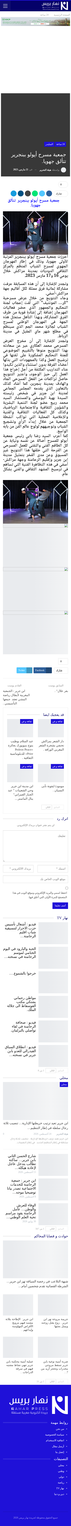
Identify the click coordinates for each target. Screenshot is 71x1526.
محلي (64, 1084)
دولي (61, 1476)
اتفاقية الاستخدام (55, 1440)
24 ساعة (60, 144)
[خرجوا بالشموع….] (53, 981)
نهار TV (60, 1488)
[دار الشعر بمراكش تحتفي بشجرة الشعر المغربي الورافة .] (51, 728)
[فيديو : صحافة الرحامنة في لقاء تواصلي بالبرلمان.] (53, 1030)
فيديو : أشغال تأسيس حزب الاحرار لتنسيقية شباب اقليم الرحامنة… (20, 930)
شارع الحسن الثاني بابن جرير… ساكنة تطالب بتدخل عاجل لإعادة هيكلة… (22, 1162)
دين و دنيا (59, 1494)
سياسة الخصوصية (54, 1434)
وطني (61, 1471)
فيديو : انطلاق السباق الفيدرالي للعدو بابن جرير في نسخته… (20, 1051)
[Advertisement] (35, 55)
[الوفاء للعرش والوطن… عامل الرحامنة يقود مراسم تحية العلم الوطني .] (53, 1213)
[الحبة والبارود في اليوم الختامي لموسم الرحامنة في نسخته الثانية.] (53, 957)
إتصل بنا (59, 1452)
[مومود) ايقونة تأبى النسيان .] (51, 773)
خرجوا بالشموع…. (22, 973)
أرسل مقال (58, 1446)
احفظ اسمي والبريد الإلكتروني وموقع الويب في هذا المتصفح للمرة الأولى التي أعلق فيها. (40, 895)
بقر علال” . (61, 691)
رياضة (61, 1482)
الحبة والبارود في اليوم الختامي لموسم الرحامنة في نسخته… (19, 953)
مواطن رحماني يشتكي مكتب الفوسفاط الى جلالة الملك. (21, 1004)
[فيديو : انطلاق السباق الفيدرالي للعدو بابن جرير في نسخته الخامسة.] (53, 1055)
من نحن (60, 1428)
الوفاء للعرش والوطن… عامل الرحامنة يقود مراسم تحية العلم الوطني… (21, 1211)
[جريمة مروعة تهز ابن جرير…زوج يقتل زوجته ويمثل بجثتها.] (53, 1304)
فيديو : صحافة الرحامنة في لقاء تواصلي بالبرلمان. (23, 1026)
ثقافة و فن (57, 721)
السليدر (49, 144)
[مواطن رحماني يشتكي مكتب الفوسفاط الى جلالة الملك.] (53, 1006)
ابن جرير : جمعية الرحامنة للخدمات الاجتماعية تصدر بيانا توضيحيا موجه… (21, 1186)
